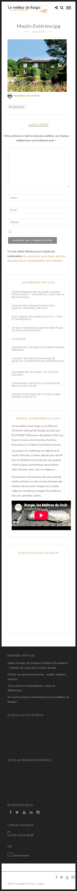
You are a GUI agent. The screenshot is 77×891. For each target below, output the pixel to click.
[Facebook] (10, 812)
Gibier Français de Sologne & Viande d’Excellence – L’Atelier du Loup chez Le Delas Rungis (38, 294)
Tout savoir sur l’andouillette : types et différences (37, 317)
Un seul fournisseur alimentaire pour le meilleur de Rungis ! (37, 329)
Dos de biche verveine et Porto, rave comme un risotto (36, 395)
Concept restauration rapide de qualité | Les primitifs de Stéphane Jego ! (38, 361)
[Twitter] (17, 812)
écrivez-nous (21, 855)
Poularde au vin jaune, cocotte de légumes (35, 373)
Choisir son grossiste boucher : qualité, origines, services (33, 306)
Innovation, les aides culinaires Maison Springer (38, 348)
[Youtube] (24, 812)
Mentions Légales (35, 883)
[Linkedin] (31, 812)
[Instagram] (38, 812)
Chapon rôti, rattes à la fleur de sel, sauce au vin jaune (36, 384)
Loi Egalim (19, 338)
